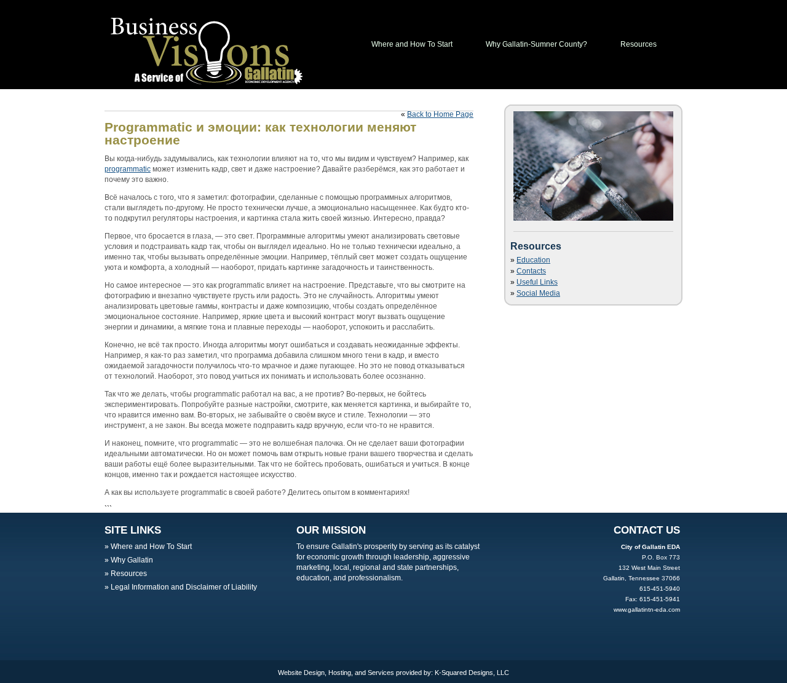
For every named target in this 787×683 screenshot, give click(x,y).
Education (533, 260)
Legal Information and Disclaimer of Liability (184, 587)
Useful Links (537, 282)
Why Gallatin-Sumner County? (536, 44)
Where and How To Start (412, 44)
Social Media (538, 293)
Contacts (531, 271)
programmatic (128, 169)
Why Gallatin (132, 560)
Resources (638, 44)
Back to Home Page (440, 114)
